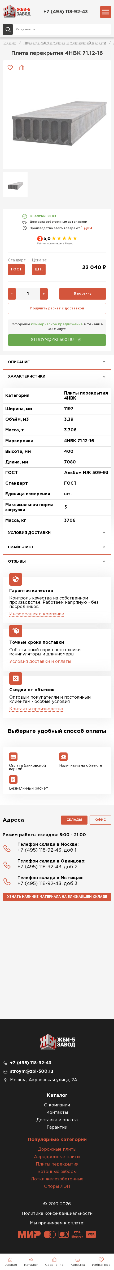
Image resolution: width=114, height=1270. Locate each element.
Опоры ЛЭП (57, 1187)
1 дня (86, 228)
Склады (74, 819)
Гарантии (57, 1127)
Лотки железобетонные (57, 1179)
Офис (100, 819)
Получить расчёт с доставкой (57, 308)
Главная (9, 42)
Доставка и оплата (57, 1120)
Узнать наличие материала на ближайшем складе (57, 896)
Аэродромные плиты (57, 1157)
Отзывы (17, 561)
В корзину (82, 293)
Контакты (57, 1113)
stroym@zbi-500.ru (31, 1072)
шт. (39, 269)
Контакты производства (36, 709)
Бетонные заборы (57, 1172)
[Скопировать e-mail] (79, 340)
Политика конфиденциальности (57, 1214)
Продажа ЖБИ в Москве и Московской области (65, 42)
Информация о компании (36, 614)
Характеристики (26, 376)
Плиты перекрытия (57, 1164)
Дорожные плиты (57, 1149)
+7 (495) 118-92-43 (65, 12)
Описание (19, 362)
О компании (57, 1105)
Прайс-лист (21, 547)
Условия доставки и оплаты (40, 662)
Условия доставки (29, 533)
